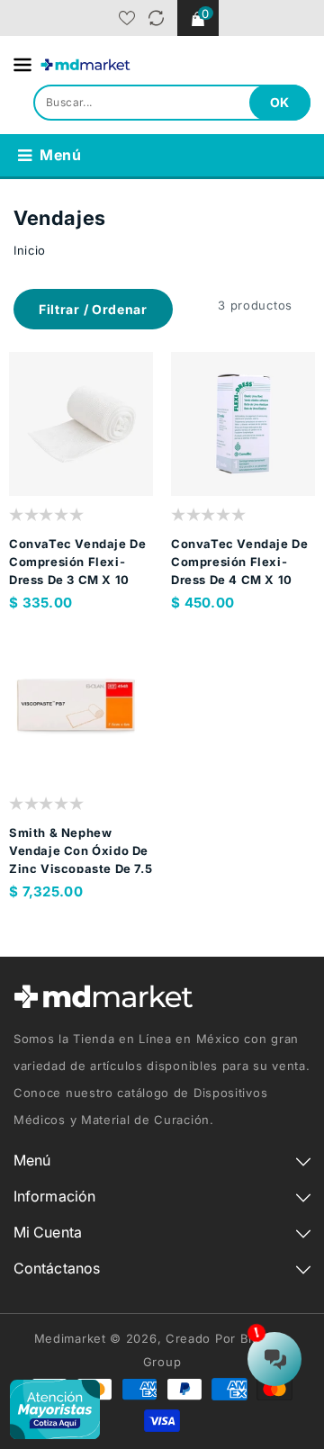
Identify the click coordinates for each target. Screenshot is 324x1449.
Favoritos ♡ (127, 18)
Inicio (30, 250)
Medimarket (70, 1338)
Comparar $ (156, 18)
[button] (93, 309)
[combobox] (171, 103)
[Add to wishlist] (45, 489)
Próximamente (116, 489)
